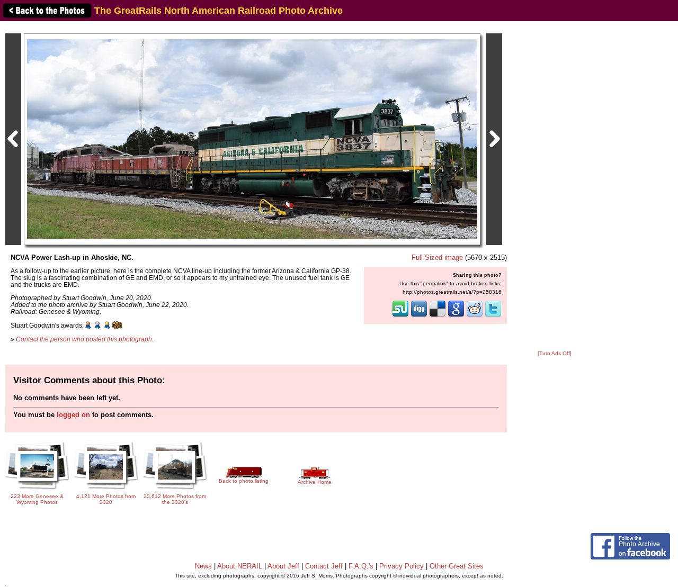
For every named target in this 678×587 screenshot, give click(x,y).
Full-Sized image (437, 257)
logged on (73, 415)
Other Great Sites (457, 566)
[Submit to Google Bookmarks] (456, 316)
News (203, 566)
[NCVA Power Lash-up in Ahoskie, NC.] (252, 138)
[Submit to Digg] (419, 316)
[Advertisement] (554, 186)
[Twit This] (493, 316)
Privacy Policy (401, 566)
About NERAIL (239, 566)
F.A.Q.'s (361, 566)
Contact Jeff (324, 566)
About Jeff (283, 566)
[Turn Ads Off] (555, 353)
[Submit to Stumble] (400, 316)
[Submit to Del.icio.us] (437, 316)
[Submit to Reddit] (474, 316)
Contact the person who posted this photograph (84, 339)
